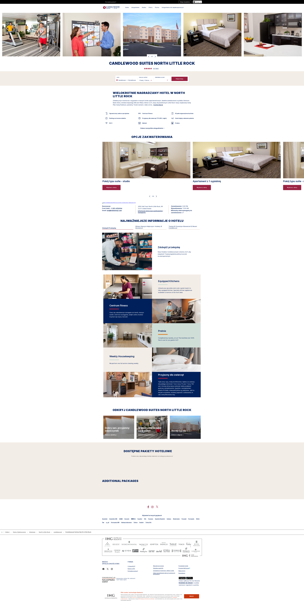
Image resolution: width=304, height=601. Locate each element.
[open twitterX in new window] (156, 507)
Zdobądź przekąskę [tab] (109, 228)
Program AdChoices (184, 568)
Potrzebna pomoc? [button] (110, 2)
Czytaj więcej (158, 105)
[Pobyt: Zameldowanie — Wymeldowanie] (126, 80)
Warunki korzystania (158, 566)
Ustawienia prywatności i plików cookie (163, 570)
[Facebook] (104, 569)
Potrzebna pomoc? (133, 571)
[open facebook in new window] (147, 507)
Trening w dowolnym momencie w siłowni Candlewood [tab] (183, 227)
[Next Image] (155, 56)
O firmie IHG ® (131, 566)
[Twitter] (107, 569)
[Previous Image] (149, 56)
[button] (197, 2)
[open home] (2, 532)
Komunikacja (182, 573)
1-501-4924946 (116, 208)
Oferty (150, 7)
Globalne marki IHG (158, 568)
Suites (127, 7)
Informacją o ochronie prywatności (146, 598)
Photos (157, 7)
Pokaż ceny (179, 79)
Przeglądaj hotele (183, 566)
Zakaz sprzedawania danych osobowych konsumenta (164, 573)
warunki (134, 597)
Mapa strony (182, 570)
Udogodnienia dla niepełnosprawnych (173, 7)
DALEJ (191, 596)
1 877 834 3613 (121, 580)
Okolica (144, 7)
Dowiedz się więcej (186, 583)
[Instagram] (111, 569)
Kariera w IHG (131, 568)
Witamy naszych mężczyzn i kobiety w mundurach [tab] (148, 227)
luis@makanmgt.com (114, 210)
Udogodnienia (135, 7)
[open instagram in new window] (152, 507)
